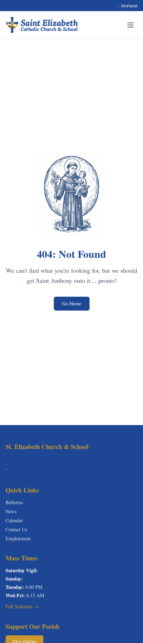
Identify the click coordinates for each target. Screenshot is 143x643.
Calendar (14, 520)
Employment (18, 538)
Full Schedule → (22, 606)
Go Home (71, 303)
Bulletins (14, 502)
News (11, 511)
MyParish (129, 5)
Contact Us (16, 529)
